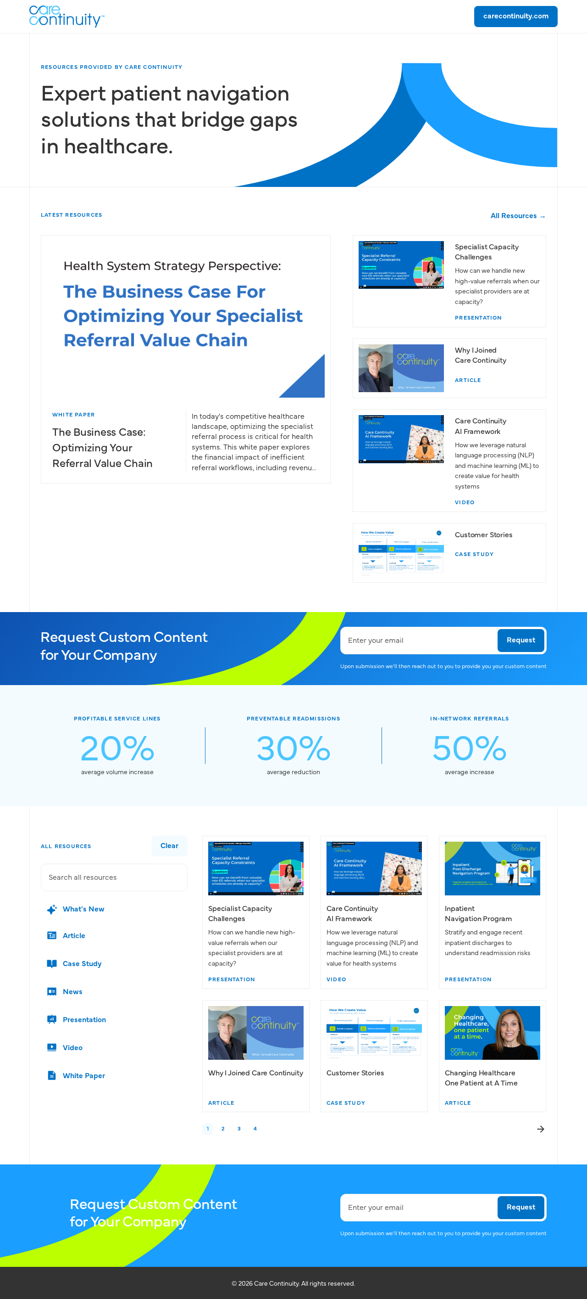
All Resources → (518, 215)
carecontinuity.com (515, 15)
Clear (169, 845)
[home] (67, 17)
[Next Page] (540, 1129)
